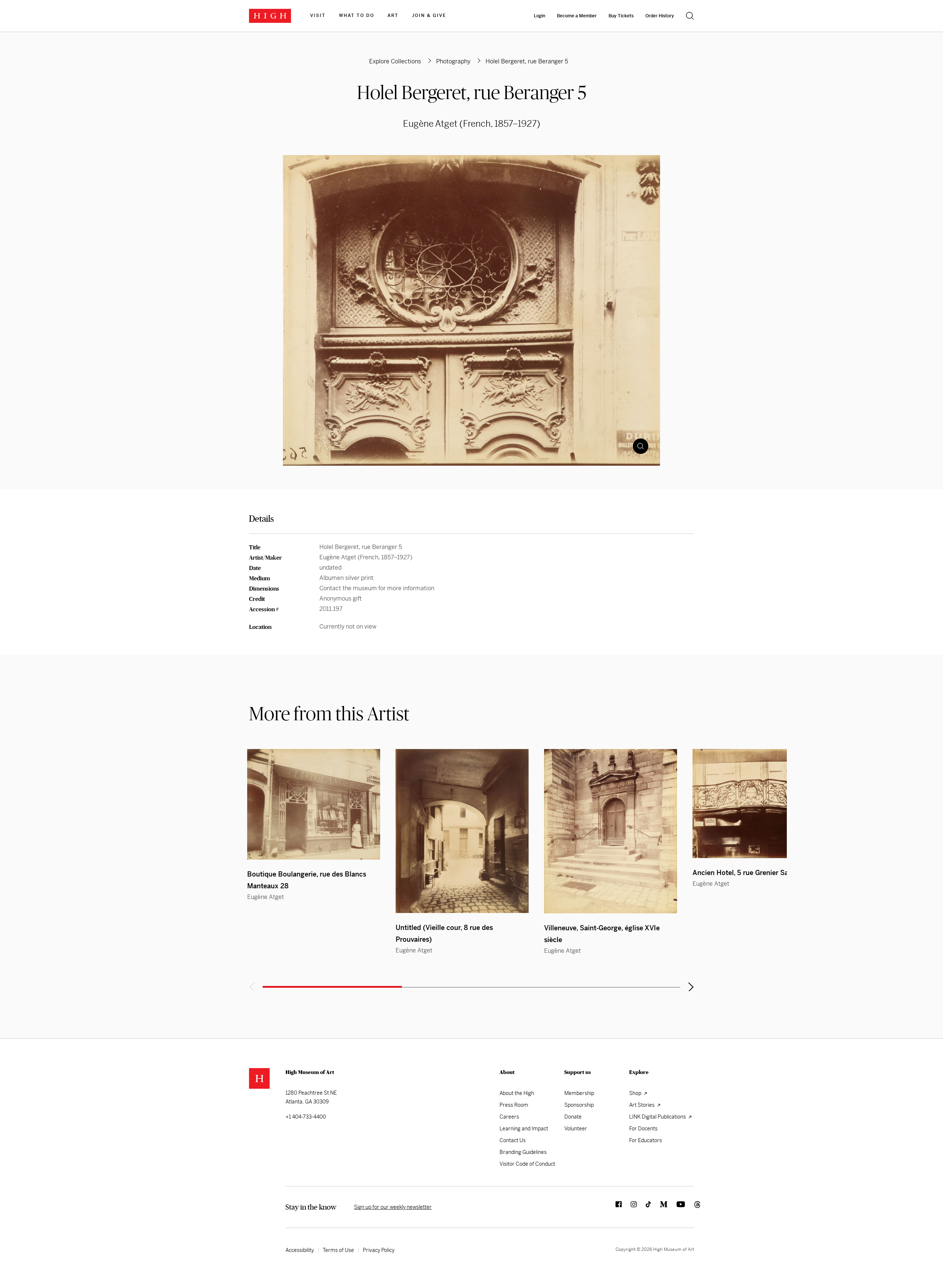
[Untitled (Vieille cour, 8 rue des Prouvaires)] (462, 831)
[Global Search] (690, 16)
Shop (635, 1093)
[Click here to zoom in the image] (640, 446)
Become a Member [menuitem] (577, 16)
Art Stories (642, 1105)
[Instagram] (629, 1207)
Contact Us (512, 1140)
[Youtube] (676, 1207)
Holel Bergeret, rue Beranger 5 (471, 92)
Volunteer (575, 1128)
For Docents (643, 1128)
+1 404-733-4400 (305, 1116)
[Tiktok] (644, 1207)
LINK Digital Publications (658, 1116)
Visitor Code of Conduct (527, 1164)
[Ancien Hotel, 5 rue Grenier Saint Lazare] (759, 803)
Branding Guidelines (523, 1152)
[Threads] (689, 1207)
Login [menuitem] (539, 16)
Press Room (513, 1105)
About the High (516, 1093)
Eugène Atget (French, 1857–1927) (471, 123)
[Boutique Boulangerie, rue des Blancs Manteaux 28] (313, 804)
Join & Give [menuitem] (429, 15)
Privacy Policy (379, 1250)
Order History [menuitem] (659, 16)
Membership (579, 1093)
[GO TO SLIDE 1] (332, 987)
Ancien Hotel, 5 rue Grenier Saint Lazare (756, 872)
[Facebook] (614, 1207)
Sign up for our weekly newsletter (393, 1207)
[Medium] (659, 1207)
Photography (453, 61)
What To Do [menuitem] (356, 15)
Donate (573, 1116)
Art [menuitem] (393, 15)
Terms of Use (338, 1250)
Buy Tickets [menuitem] (621, 16)
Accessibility (299, 1250)
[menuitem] (318, 16)
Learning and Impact (523, 1128)
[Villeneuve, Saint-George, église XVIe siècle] (610, 831)
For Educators (645, 1140)
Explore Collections (395, 61)
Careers (509, 1116)
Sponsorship (579, 1105)
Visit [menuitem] (318, 15)
